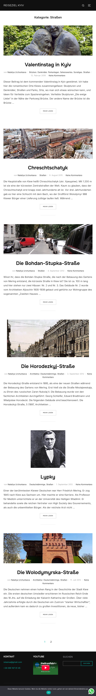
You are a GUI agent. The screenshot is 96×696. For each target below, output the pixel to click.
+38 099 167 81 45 (12, 668)
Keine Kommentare (57, 75)
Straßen (86, 72)
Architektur (34, 374)
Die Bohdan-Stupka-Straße (48, 263)
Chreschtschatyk (48, 168)
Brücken (32, 72)
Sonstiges (78, 72)
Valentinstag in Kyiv (48, 65)
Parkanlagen (53, 72)
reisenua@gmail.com (13, 662)
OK (49, 692)
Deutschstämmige (48, 374)
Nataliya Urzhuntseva (16, 72)
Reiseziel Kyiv (14, 5)
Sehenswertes (66, 72)
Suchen (68, 656)
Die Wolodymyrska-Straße (48, 572)
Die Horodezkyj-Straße (48, 366)
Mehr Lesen (49, 111)
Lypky (48, 477)
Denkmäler (42, 72)
